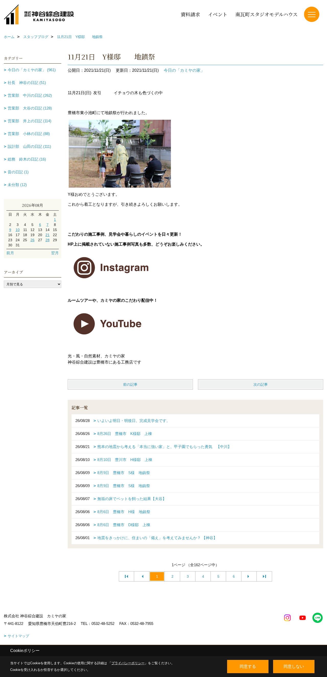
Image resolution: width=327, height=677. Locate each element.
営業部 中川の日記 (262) (30, 95)
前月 (10, 253)
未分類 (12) (17, 185)
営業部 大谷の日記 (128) (30, 108)
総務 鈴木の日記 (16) (27, 159)
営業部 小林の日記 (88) (29, 133)
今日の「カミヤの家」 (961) (32, 70)
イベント (217, 14)
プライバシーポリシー (128, 663)
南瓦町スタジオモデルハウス (266, 14)
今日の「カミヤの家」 (184, 70)
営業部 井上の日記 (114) (29, 121)
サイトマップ (18, 636)
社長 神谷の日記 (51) (27, 82)
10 (18, 230)
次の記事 (260, 384)
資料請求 (190, 14)
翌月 (55, 253)
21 (47, 235)
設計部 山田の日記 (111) (29, 146)
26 (32, 240)
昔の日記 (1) (18, 172)
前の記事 (130, 384)
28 (47, 240)
